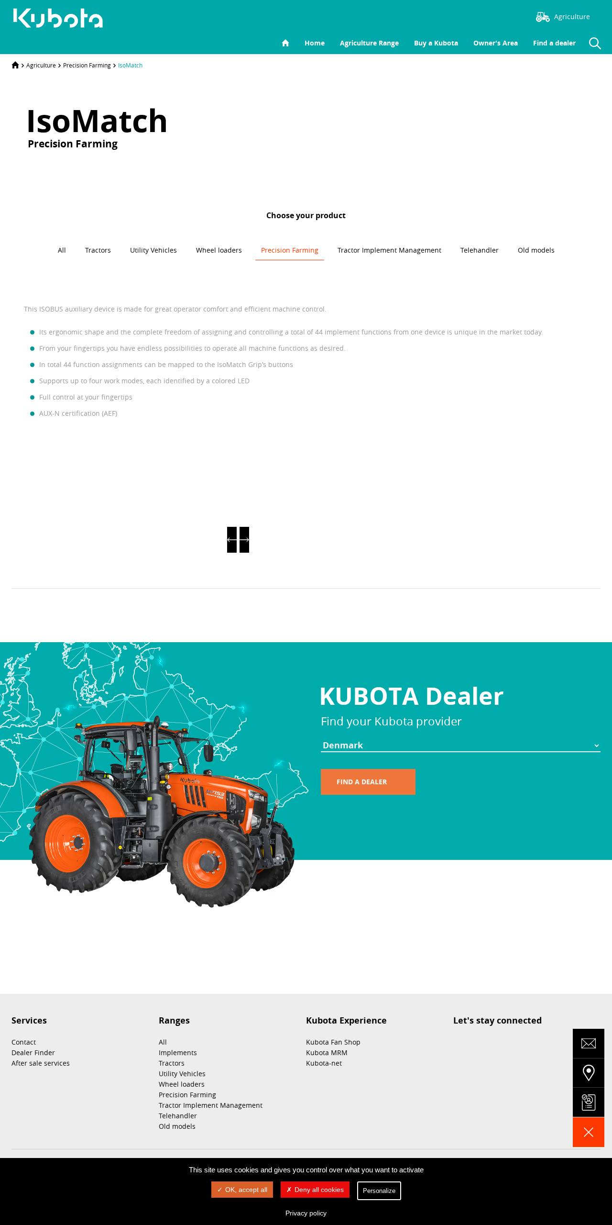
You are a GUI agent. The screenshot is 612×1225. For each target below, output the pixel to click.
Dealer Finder (33, 1052)
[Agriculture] (63, 18)
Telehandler (178, 1115)
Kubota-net (324, 1063)
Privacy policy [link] (306, 1213)
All (163, 1042)
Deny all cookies (319, 1189)
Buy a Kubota (436, 42)
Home (315, 42)
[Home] (15, 65)
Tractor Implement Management (210, 1105)
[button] (232, 540)
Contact (23, 1042)
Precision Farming (87, 65)
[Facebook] (464, 16)
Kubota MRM (327, 1052)
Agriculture (41, 65)
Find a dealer (554, 42)
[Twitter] (478, 16)
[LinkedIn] (493, 16)
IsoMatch (130, 65)
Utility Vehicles (182, 1073)
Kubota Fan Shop (333, 1042)
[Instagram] (450, 16)
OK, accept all (246, 1189)
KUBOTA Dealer (411, 695)
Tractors (172, 1063)
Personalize (379, 1190)
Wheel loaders (182, 1084)
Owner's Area (495, 42)
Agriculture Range (369, 42)
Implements (178, 1052)
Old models (177, 1126)
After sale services (40, 1063)
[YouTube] (507, 16)
